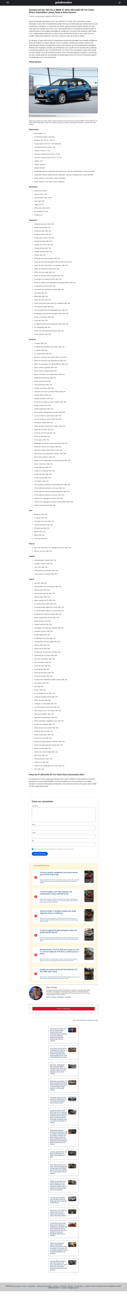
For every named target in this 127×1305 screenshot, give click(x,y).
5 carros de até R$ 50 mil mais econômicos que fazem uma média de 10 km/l (58, 1154)
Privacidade (90, 1020)
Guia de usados (16, 1286)
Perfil (48, 997)
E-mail (34, 832)
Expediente (31, 1286)
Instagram (61, 997)
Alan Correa (40, 16)
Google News (78, 1286)
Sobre (78, 1020)
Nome (34, 824)
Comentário (35, 806)
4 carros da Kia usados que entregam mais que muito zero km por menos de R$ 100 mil (58, 1199)
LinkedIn (68, 997)
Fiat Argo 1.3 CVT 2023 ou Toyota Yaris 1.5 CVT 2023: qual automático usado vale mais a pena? (58, 1212)
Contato (53, 997)
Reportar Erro (83, 1020)
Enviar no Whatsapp (63, 1009)
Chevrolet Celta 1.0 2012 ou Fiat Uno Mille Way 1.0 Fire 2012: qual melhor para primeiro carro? (58, 1100)
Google (70, 1286)
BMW (47, 16)
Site (33, 840)
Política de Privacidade (44, 1286)
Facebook (63, 1286)
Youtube (87, 1286)
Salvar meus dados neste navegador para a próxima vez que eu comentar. (54, 849)
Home (74, 1020)
